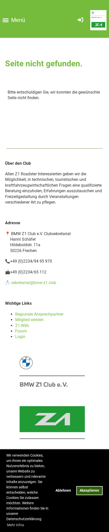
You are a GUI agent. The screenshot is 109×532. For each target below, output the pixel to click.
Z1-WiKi (22, 325)
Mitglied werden (29, 319)
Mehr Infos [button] (15, 525)
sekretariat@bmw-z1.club (33, 282)
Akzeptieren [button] (89, 490)
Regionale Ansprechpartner (39, 314)
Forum (21, 331)
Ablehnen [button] (63, 490)
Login (20, 336)
